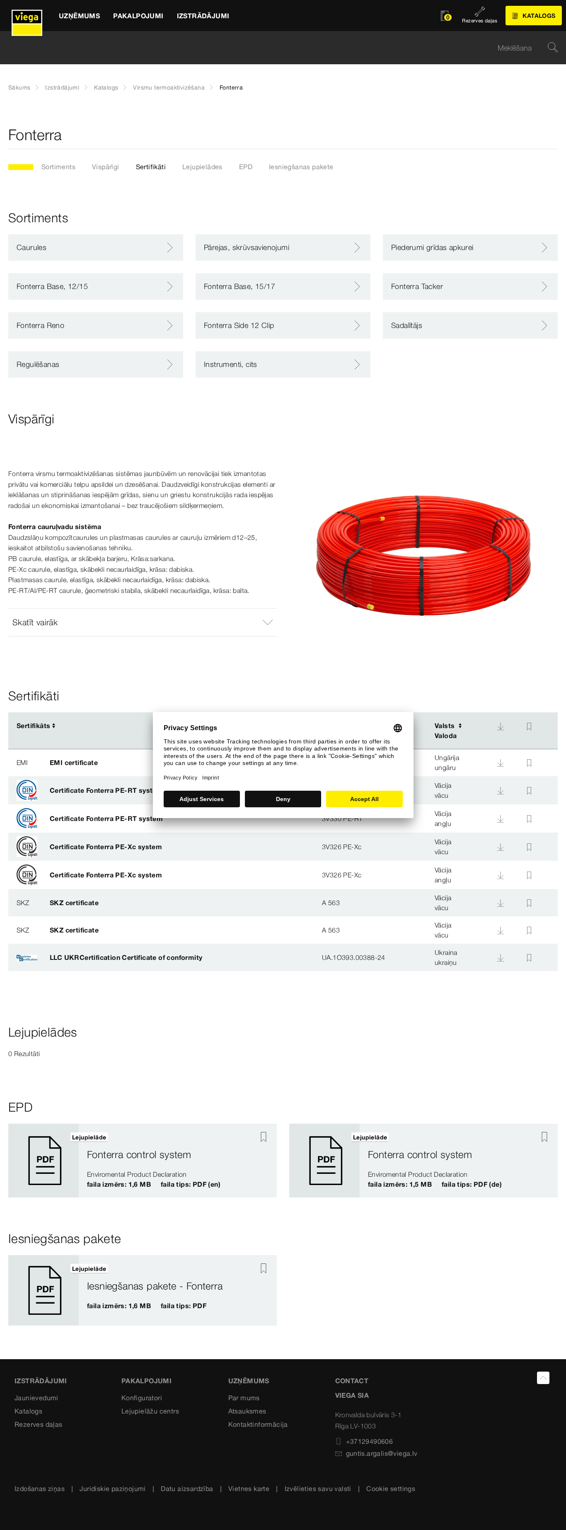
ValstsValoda (446, 730)
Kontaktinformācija (258, 1424)
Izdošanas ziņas (40, 1488)
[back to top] (543, 1378)
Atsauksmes (247, 1411)
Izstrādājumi (62, 87)
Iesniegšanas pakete (301, 167)
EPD (245, 167)
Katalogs (106, 87)
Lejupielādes (202, 167)
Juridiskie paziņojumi (112, 1488)
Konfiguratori (141, 1398)
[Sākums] (27, 15)
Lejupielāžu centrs (150, 1411)
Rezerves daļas (39, 1424)
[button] (142, 622)
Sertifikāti (151, 167)
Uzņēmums (248, 1381)
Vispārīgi (105, 167)
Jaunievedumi (36, 1398)
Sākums (19, 87)
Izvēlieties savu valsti (318, 1488)
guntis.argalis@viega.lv (382, 1453)
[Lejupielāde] (501, 726)
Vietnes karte (248, 1488)
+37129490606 (369, 1441)
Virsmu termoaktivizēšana (169, 87)
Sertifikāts (33, 725)
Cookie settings (390, 1488)
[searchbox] (276, 48)
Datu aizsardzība (187, 1488)
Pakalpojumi (146, 1381)
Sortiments (58, 167)
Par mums (244, 1398)
